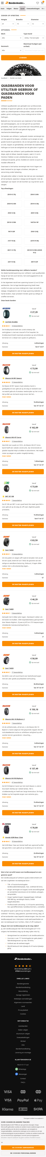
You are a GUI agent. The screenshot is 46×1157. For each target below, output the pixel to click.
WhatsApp (22, 1069)
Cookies (23, 1014)
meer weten (6, 397)
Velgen (9, 8)
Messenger (23, 1074)
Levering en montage (23, 1052)
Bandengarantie (23, 984)
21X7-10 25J (11, 241)
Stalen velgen (23, 1030)
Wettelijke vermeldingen (23, 999)
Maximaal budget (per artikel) (33, 45)
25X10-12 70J (11, 194)
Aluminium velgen (23, 1033)
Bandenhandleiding (23, 987)
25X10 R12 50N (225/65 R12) (34, 251)
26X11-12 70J (11, 250)
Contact (23, 1078)
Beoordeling (23, 991)
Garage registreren (23, 995)
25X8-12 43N (34, 194)
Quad (22, 8)
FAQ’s (23, 1082)
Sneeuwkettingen (33, 8)
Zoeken (23, 58)
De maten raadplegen (23, 354)
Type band (28, 34)
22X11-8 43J (11, 262)
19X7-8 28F (11, 232)
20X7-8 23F (34, 262)
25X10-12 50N (11, 222)
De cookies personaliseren (23, 1153)
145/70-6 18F (34, 222)
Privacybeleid (23, 1010)
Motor (16, 8)
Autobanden (23, 1026)
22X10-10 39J (34, 241)
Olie (23, 1045)
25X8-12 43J (11, 213)
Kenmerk (4, 46)
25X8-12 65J (34, 232)
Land (23, 1006)
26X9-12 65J (34, 213)
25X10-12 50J (34, 204)
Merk (3, 34)
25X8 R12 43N (11, 204)
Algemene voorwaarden (23, 1002)
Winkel (23, 1041)
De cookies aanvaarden (23, 1147)
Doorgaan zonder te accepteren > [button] (34, 1118)
